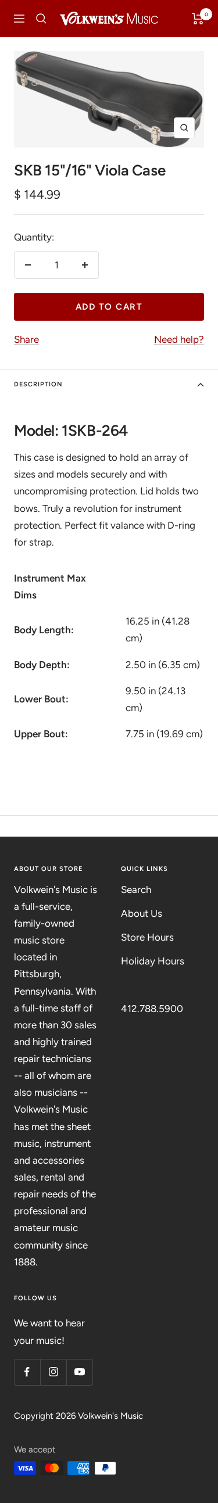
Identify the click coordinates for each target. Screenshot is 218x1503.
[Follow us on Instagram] (53, 1372)
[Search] (41, 18)
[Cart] (198, 18)
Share (26, 339)
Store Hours (147, 937)
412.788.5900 (152, 1008)
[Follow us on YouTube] (79, 1372)
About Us (141, 913)
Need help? (179, 339)
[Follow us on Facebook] (27, 1372)
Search (136, 889)
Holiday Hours (152, 961)
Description (38, 384)
